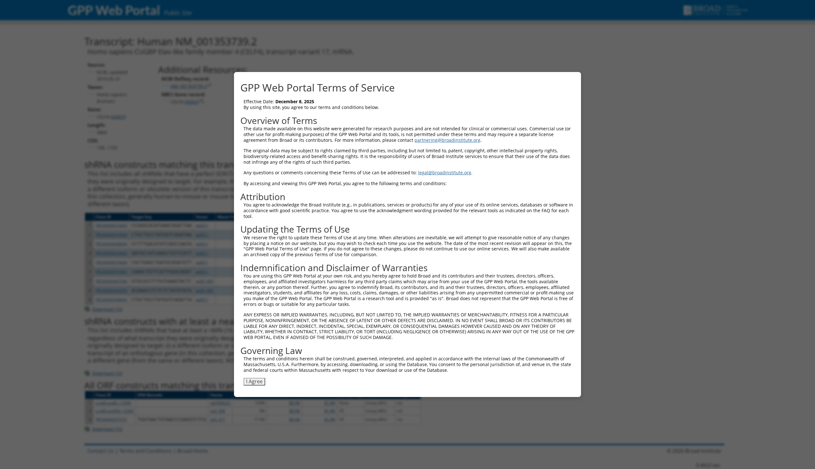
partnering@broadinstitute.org (447, 140)
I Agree (254, 381)
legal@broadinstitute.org (444, 173)
